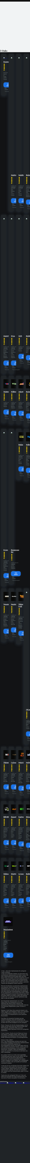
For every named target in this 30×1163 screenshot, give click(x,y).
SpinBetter (22, 175)
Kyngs (5, 550)
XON (20, 336)
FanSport (21, 817)
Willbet (13, 392)
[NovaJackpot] (8, 925)
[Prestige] (5, 58)
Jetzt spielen (8, 955)
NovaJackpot (8, 929)
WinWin (14, 874)
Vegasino (6, 604)
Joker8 (20, 392)
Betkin (20, 445)
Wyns (13, 336)
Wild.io (6, 874)
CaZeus (13, 762)
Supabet (14, 604)
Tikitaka (6, 762)
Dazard (13, 817)
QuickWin (7, 336)
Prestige (6, 62)
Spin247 (21, 762)
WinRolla (6, 392)
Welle (28, 445)
